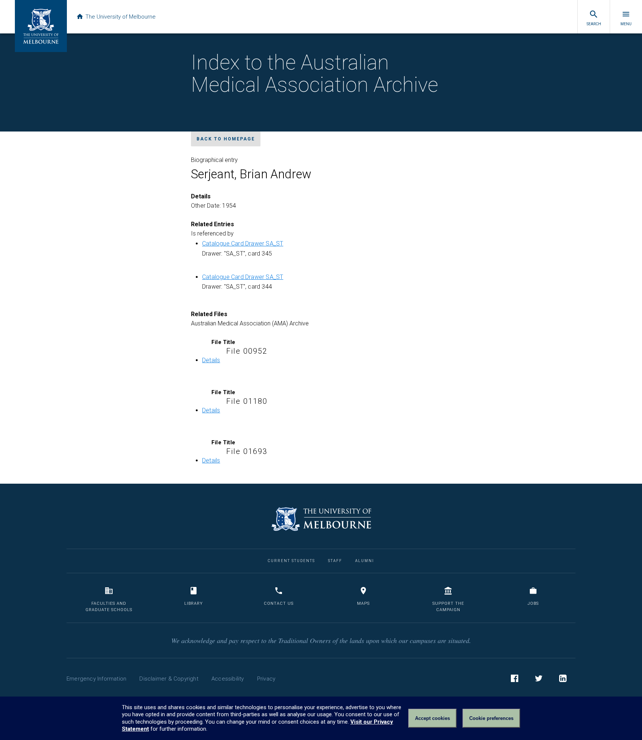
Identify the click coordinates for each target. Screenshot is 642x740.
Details (211, 360)
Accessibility (227, 678)
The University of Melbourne (120, 16)
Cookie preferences (491, 718)
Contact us (279, 603)
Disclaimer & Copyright (168, 678)
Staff (335, 561)
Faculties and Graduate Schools (108, 607)
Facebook (514, 678)
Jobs (533, 603)
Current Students (291, 561)
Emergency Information (96, 678)
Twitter (538, 678)
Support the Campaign (448, 607)
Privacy (266, 678)
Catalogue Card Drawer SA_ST (242, 243)
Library (193, 603)
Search (594, 24)
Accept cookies (432, 718)
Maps (363, 603)
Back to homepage (226, 139)
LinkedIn (563, 678)
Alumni (364, 561)
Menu (626, 24)
